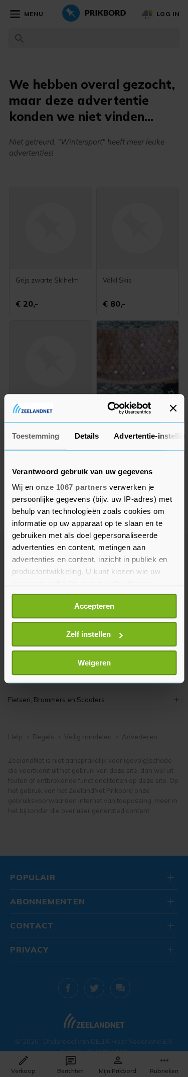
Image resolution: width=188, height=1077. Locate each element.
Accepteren (94, 606)
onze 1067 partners (71, 487)
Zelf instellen (88, 634)
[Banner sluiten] (172, 408)
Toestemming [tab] (35, 436)
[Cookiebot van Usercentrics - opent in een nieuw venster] (112, 408)
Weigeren (94, 662)
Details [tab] (86, 436)
